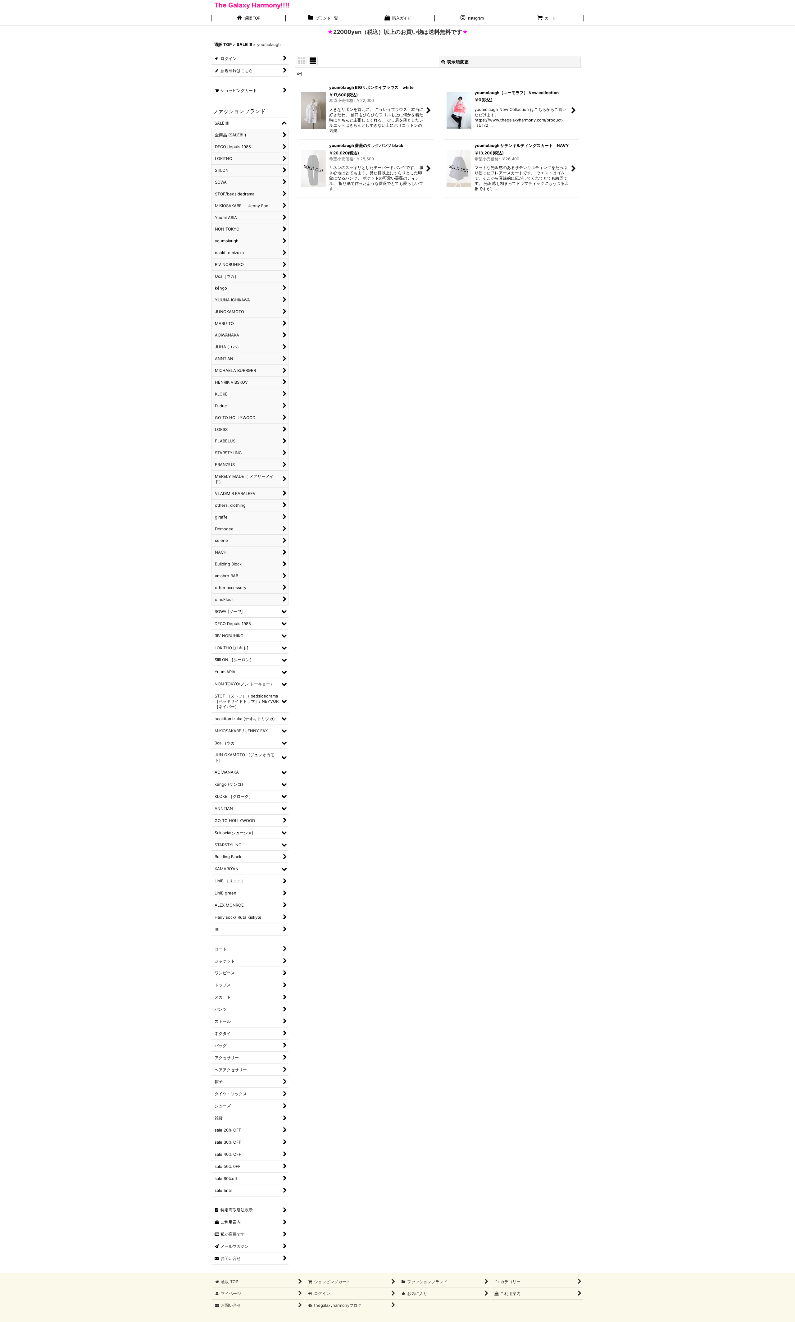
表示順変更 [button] (458, 61)
